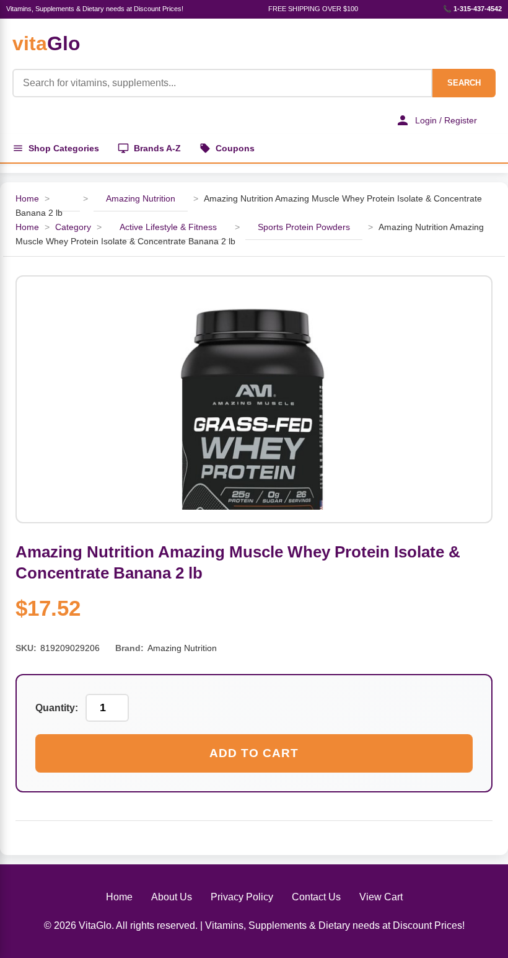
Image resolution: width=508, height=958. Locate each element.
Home (27, 198)
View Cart (381, 897)
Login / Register (446, 120)
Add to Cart (254, 753)
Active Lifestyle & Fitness (168, 227)
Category (73, 227)
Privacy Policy (242, 897)
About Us (171, 897)
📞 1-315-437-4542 (472, 8)
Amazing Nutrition (140, 198)
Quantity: (56, 708)
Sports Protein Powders (304, 227)
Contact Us (316, 897)
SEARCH (464, 82)
